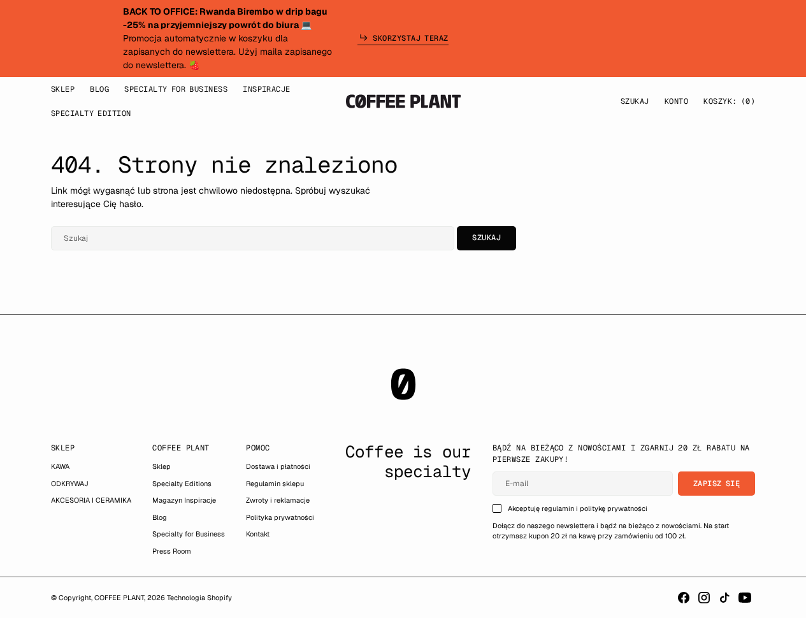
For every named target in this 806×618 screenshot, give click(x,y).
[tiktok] (724, 597)
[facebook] (683, 597)
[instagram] (704, 597)
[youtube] (745, 597)
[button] (676, 101)
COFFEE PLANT (119, 597)
